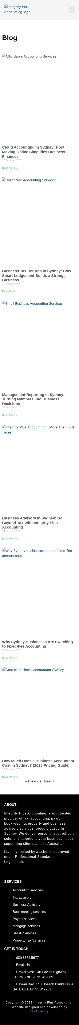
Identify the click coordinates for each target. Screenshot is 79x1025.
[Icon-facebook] (6, 874)
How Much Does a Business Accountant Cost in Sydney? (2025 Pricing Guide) (38, 763)
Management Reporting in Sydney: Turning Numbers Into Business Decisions (33, 399)
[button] (72, 9)
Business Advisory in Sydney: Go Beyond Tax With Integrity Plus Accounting (32, 522)
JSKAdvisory (39, 1011)
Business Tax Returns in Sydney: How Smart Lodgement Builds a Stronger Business (36, 275)
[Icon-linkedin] (13, 874)
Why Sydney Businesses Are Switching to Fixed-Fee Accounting (37, 644)
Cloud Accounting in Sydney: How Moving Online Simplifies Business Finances (33, 151)
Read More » (9, 167)
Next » (49, 781)
